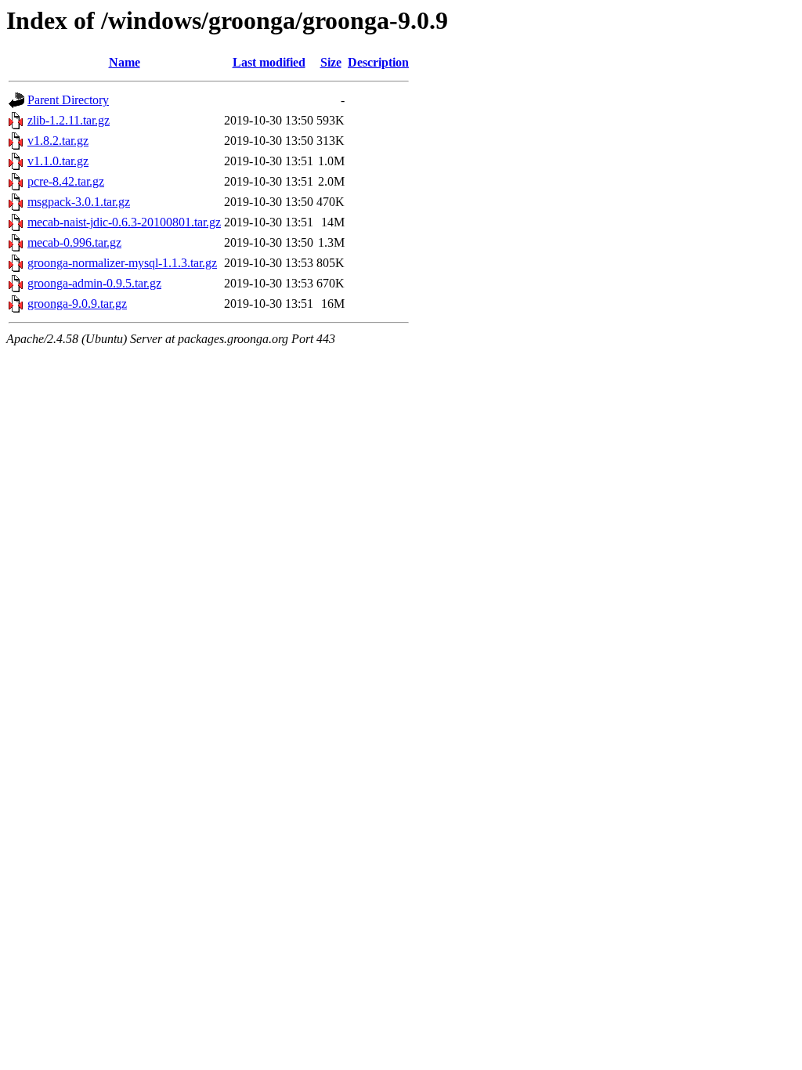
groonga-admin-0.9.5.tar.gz (94, 283)
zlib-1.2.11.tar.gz (68, 120)
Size (330, 62)
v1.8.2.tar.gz (58, 140)
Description (378, 62)
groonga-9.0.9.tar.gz (77, 303)
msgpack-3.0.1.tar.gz (78, 201)
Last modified (269, 62)
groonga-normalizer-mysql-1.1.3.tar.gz (122, 262)
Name (124, 62)
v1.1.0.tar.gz (58, 161)
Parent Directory (68, 100)
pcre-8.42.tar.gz (65, 181)
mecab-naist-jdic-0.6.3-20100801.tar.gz (124, 222)
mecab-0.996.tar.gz (74, 242)
